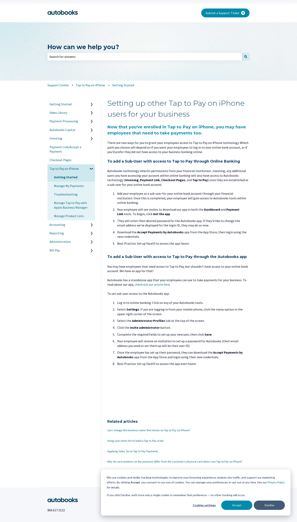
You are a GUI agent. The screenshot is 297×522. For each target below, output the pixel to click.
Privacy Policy (276, 482)
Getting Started (123, 85)
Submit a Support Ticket (222, 13)
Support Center (58, 85)
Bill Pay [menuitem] (55, 250)
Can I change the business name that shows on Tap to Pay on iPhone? (148, 430)
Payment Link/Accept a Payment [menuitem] (65, 149)
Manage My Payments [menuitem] (69, 186)
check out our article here (152, 284)
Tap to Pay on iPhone (90, 85)
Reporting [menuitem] (57, 233)
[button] (91, 104)
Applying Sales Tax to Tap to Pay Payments (132, 451)
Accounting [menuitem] (57, 225)
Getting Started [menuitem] (61, 104)
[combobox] (144, 56)
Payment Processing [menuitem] (64, 121)
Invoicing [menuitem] (56, 138)
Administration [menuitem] (60, 242)
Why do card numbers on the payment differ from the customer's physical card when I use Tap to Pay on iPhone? (174, 461)
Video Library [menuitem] (58, 113)
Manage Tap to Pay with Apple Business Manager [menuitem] (70, 205)
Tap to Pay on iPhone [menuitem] (64, 169)
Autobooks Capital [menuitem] (62, 130)
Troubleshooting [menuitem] (66, 194)
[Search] (246, 56)
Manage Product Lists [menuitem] (69, 216)
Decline (269, 505)
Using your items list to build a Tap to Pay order (135, 441)
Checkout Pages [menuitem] (61, 160)
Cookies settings (204, 505)
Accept (236, 505)
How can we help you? (83, 47)
